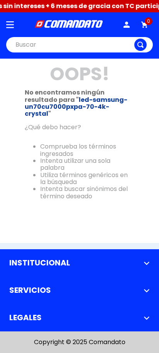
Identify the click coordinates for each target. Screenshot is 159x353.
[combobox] (79, 44)
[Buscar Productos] (140, 45)
